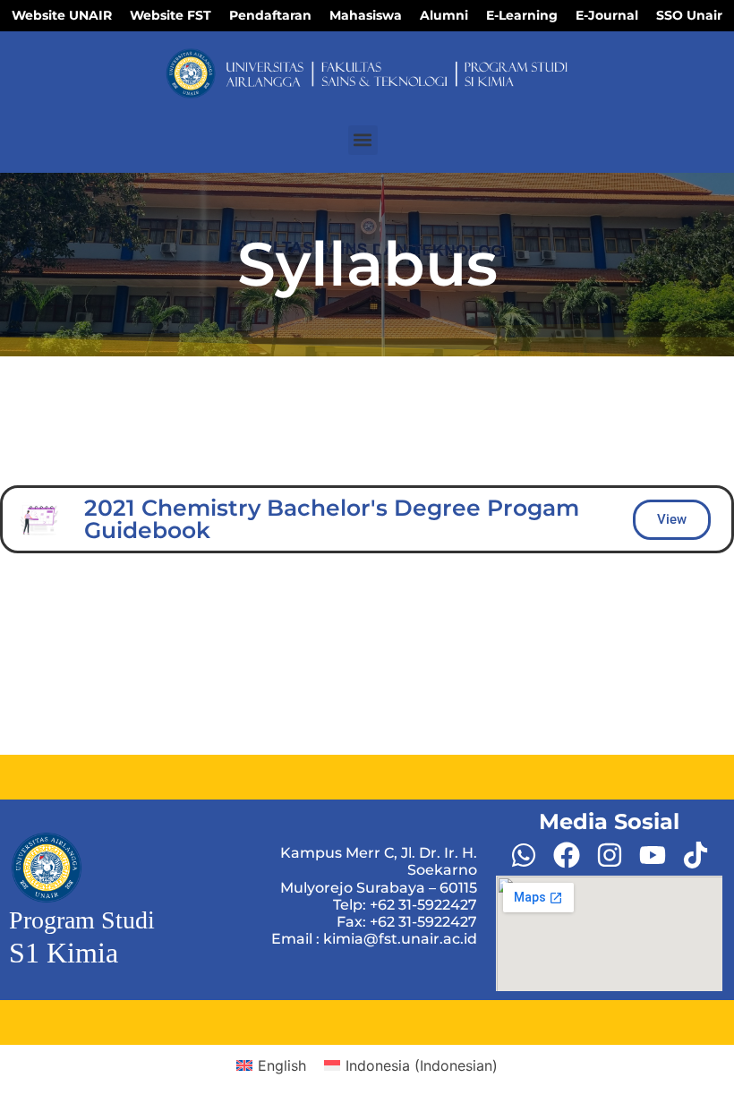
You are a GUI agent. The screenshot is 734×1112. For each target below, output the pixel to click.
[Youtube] (652, 855)
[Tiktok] (695, 855)
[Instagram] (609, 855)
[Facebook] (566, 855)
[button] (363, 140)
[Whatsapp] (523, 855)
